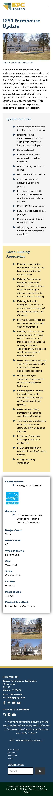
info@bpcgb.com (16, 697)
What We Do (13, 750)
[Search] (40, 771)
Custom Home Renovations (18, 62)
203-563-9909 (15, 694)
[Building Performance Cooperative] (14, 6)
